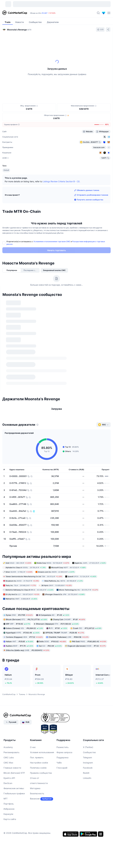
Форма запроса (64, 708)
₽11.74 (19, 601)
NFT (6, 754)
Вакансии (35, 754)
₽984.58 (69, 592)
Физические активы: (14, 744)
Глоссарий (61, 723)
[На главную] (14, 13)
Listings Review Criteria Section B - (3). (61, 181)
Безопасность (37, 749)
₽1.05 (54, 570)
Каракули (8, 769)
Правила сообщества (41, 728)
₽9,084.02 (24, 584)
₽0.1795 (19, 570)
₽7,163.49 (22, 588)
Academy (8, 702)
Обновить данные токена (88, 190)
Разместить (62, 702)
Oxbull (6, 170)
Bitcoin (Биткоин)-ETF (14, 728)
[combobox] (63, 40)
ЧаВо (59, 718)
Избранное (9, 764)
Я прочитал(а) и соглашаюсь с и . (55, 242)
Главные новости (12, 723)
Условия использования (42, 708)
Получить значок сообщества (90, 200)
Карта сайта (10, 774)
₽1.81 (69, 575)
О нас (33, 702)
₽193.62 (52, 597)
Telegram (87, 713)
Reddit (86, 728)
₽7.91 (58, 584)
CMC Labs (9, 713)
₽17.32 (24, 592)
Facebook (88, 723)
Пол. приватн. (37, 713)
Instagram (88, 718)
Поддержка (62, 713)
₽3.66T (45, 13)
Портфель (9, 759)
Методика (35, 744)
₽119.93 (18, 579)
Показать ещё (101, 300)
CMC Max (8, 718)
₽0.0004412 (27, 606)
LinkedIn (87, 733)
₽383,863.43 (89, 597)
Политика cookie (38, 723)
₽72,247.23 (87, 584)
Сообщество (89, 708)
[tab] (35, 40)
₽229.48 (64, 588)
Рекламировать (11, 708)
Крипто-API (9, 733)
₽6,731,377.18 (26, 575)
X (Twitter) (88, 702)
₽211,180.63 (57, 579)
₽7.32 (87, 601)
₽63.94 (50, 601)
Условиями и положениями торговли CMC (52, 241)
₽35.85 (19, 597)
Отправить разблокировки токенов (92, 195)
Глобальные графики (14, 749)
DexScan (8, 738)
